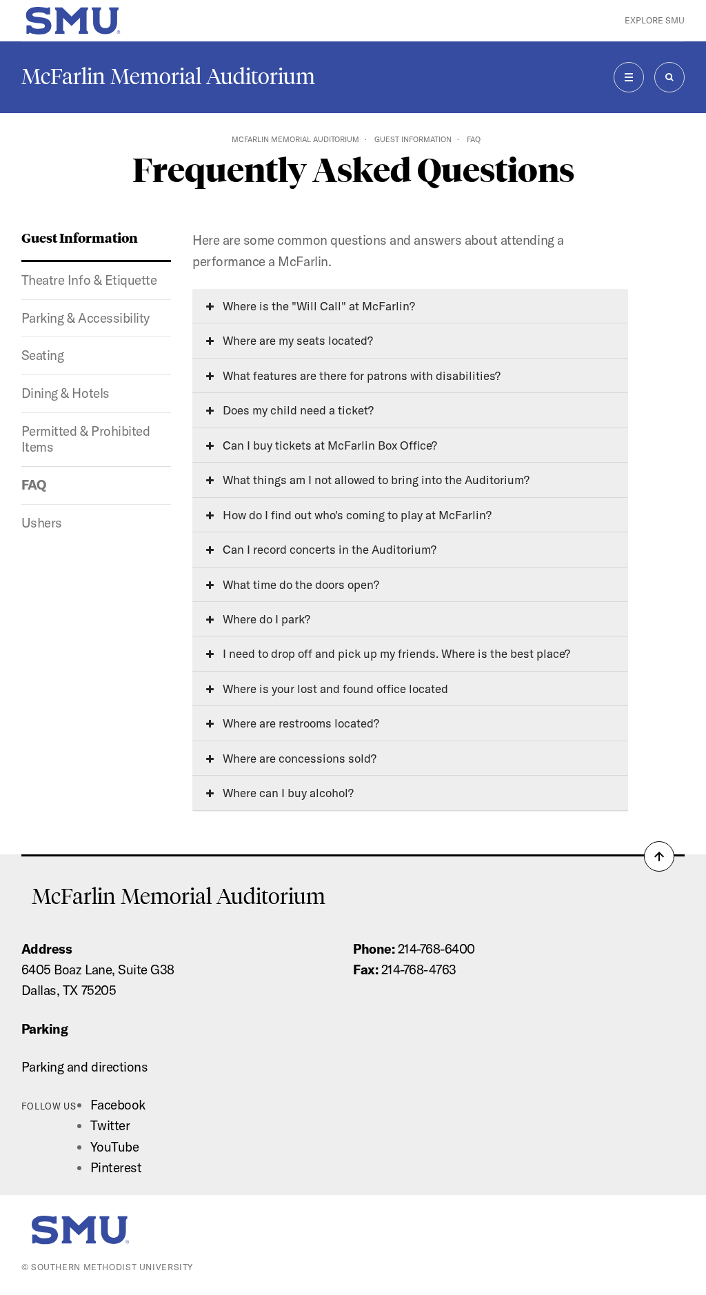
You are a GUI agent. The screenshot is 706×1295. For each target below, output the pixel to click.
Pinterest (116, 1167)
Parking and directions (84, 1066)
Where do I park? (265, 619)
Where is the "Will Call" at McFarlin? (317, 306)
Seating (42, 355)
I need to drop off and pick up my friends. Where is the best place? (395, 653)
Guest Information (413, 139)
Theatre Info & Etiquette (89, 280)
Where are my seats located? (296, 340)
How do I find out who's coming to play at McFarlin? (356, 515)
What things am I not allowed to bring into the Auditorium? (375, 479)
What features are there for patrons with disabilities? (360, 375)
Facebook (117, 1104)
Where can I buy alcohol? (287, 792)
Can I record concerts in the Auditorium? (328, 549)
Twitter (110, 1125)
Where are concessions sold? (298, 758)
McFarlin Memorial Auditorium (168, 76)
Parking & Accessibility (85, 318)
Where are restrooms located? (299, 723)
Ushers (41, 522)
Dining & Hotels (65, 393)
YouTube (114, 1146)
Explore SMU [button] (655, 20)
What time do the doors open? (299, 584)
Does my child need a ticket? (297, 410)
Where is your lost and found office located (334, 688)
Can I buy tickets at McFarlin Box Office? (328, 445)
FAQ (33, 484)
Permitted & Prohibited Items (85, 439)
